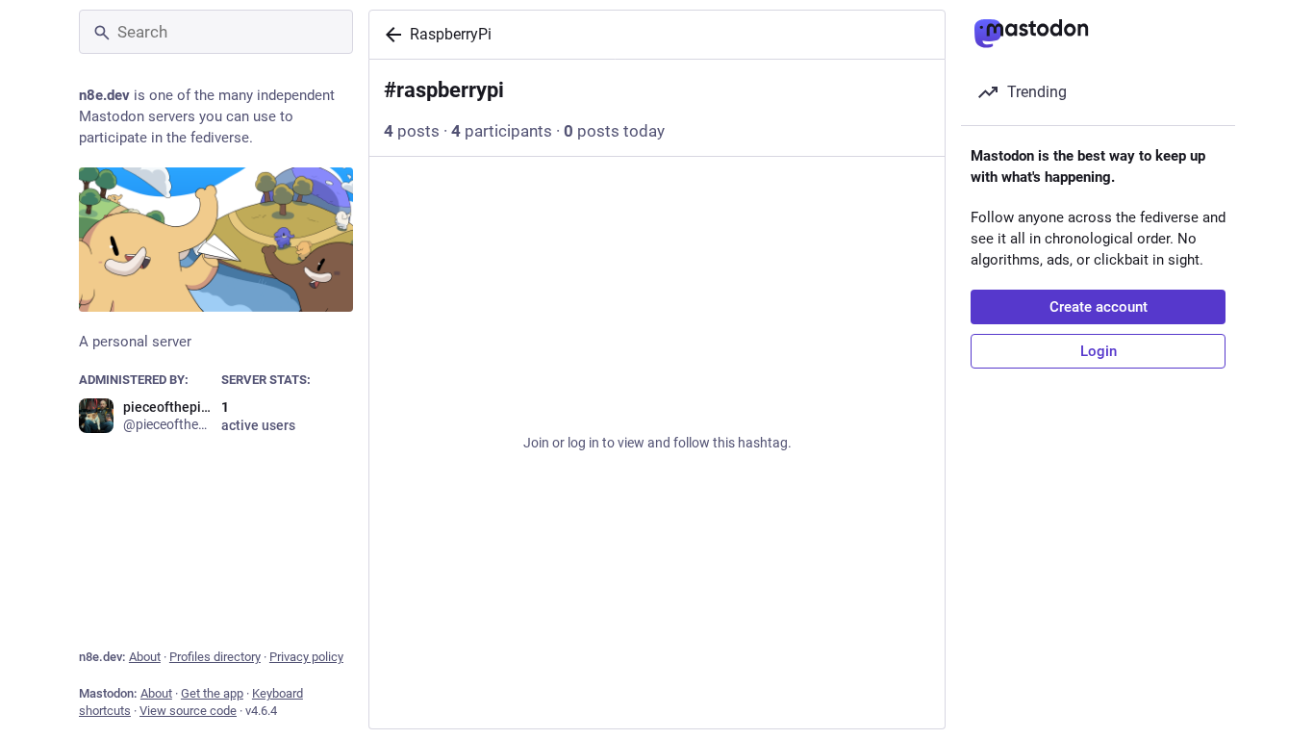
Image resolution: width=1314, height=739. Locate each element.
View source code (188, 710)
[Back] (389, 35)
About (145, 657)
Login (1098, 351)
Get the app (212, 693)
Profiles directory (215, 657)
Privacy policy (306, 657)
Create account (1098, 307)
